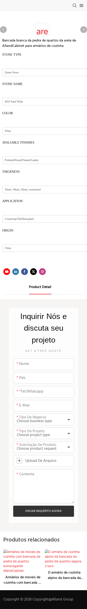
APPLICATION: (12, 201)
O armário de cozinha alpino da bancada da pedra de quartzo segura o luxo (64, 575)
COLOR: (8, 113)
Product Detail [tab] (40, 287)
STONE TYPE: (12, 54)
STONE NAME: (12, 84)
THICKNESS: (11, 171)
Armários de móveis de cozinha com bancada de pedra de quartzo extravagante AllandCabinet (23, 580)
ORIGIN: (8, 230)
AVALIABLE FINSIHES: (18, 142)
